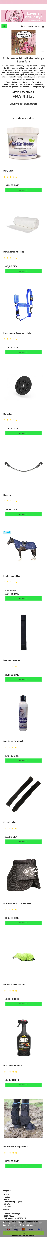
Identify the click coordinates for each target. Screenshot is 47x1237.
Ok (23, 1233)
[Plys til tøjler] (23, 797)
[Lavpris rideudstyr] (23, 16)
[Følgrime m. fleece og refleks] (23, 308)
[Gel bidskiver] (23, 389)
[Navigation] (4, 26)
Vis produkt (23, 190)
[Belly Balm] (23, 145)
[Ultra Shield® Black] (23, 1040)
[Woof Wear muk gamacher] (23, 1121)
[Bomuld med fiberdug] (23, 227)
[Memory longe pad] (23, 635)
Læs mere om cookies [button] (13, 1227)
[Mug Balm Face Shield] (23, 716)
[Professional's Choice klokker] (23, 878)
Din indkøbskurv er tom (31, 26)
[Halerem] (23, 470)
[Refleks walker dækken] (23, 959)
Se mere (7, 1206)
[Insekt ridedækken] (23, 551)
